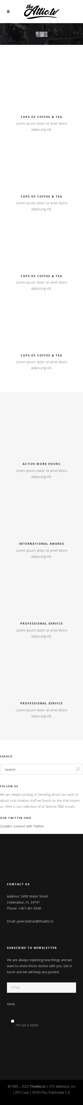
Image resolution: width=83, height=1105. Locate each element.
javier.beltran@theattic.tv (35, 921)
